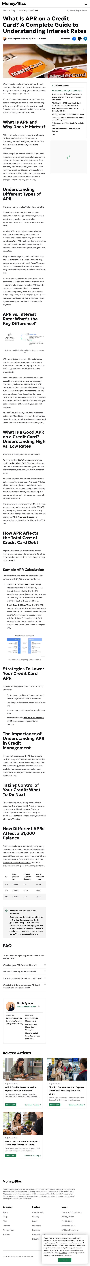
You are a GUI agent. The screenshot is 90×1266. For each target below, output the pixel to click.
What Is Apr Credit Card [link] (28, 11)
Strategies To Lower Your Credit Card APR (68, 114)
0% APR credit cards (31, 504)
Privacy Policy (68, 1217)
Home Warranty (39, 1234)
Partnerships (8, 1230)
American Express (26, 517)
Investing (36, 1230)
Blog (13, 11)
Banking (35, 1217)
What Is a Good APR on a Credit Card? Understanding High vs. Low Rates (66, 104)
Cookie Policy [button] (63, 1253)
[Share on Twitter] (80, 39)
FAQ (53, 134)
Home (5, 11)
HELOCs (35, 1239)
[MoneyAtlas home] (12, 1182)
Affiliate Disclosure (70, 1230)
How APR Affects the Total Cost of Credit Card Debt (65, 110)
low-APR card (15, 934)
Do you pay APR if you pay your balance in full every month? (23, 957)
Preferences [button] (67, 1255)
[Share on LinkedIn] (85, 39)
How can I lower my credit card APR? (19, 972)
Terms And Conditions (71, 1212)
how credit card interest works (16, 862)
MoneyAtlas (21, 816)
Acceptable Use (68, 1226)
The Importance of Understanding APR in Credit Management (68, 118)
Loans (35, 1221)
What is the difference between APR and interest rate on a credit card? (21, 986)
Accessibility (67, 1234)
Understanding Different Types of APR (67, 94)
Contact (6, 1226)
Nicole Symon (14, 39)
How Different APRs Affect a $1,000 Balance (66, 130)
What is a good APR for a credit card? (19, 965)
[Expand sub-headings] (83, 109)
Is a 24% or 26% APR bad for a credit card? (22, 978)
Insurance (36, 1226)
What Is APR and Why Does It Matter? (67, 91)
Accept (64, 1260)
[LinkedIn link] (39, 1006)
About (5, 1212)
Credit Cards (38, 1212)
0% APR (40, 507)
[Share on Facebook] (74, 39)
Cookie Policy (67, 1221)
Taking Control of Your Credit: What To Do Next (68, 124)
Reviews (6, 1234)
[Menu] (86, 4)
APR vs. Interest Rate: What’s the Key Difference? (66, 98)
